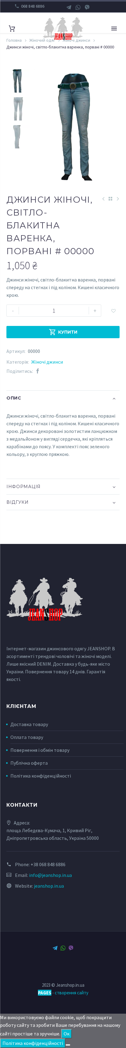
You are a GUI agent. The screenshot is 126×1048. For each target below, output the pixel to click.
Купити (63, 332)
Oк (66, 1034)
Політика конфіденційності (40, 776)
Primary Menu (114, 28)
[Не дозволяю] (67, 1045)
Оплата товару (26, 737)
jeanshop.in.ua (49, 886)
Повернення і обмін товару (39, 750)
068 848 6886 (32, 6)
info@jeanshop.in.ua (50, 875)
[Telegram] (68, 7)
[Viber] (87, 7)
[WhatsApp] (78, 7)
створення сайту (71, 993)
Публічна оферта (29, 763)
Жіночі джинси (47, 362)
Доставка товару (29, 724)
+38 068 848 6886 (48, 864)
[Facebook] (37, 371)
